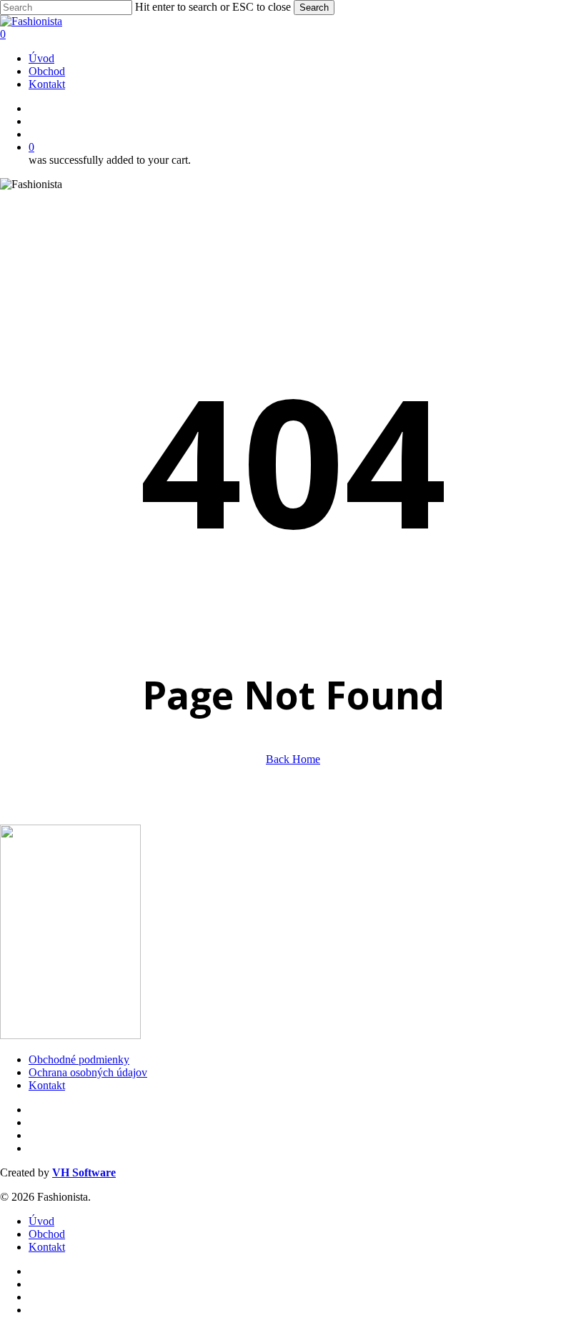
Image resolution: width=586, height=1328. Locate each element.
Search (314, 7)
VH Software (84, 1172)
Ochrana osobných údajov (88, 1072)
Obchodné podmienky (79, 1059)
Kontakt (47, 1085)
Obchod (47, 1234)
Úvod (41, 1221)
